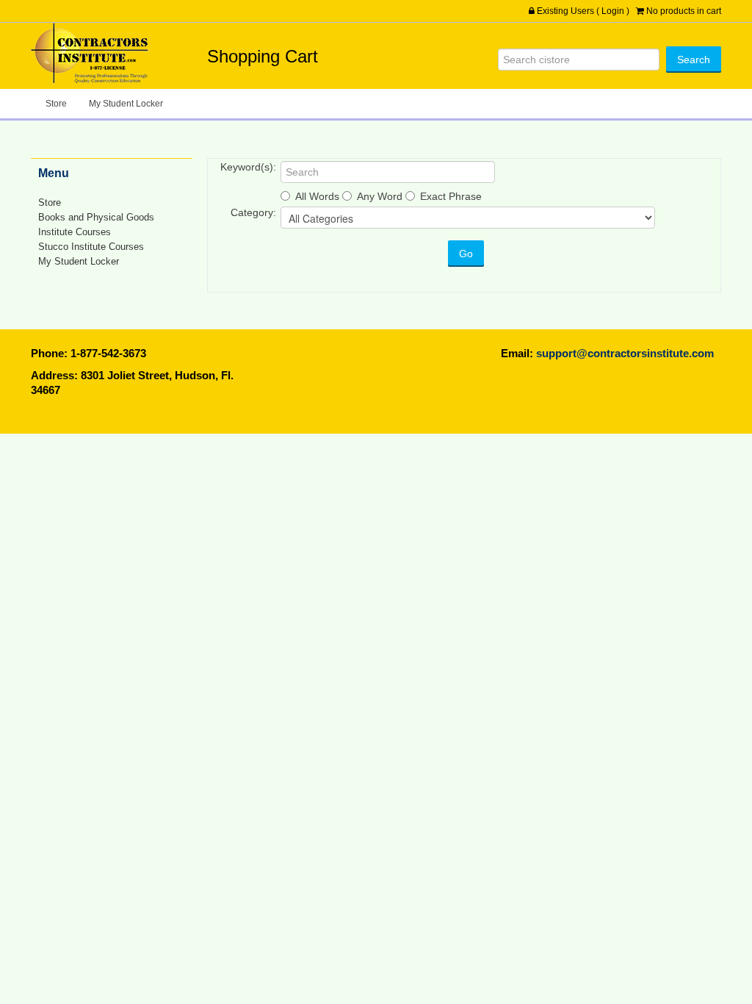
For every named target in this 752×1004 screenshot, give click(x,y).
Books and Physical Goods (96, 217)
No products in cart (683, 11)
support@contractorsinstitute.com (625, 353)
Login (612, 11)
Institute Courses (74, 231)
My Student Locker (126, 103)
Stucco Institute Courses (91, 246)
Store (56, 103)
